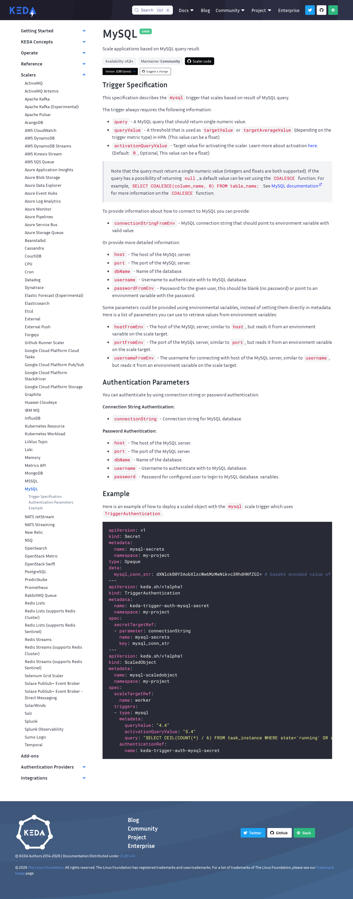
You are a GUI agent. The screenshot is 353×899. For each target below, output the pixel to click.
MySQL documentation (294, 185)
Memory (33, 457)
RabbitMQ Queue (41, 595)
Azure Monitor (38, 209)
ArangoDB (34, 122)
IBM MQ (32, 410)
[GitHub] (321, 10)
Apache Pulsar (38, 114)
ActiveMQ (34, 83)
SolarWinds (35, 705)
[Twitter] (310, 10)
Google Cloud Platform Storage (54, 386)
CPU (28, 263)
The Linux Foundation (46, 867)
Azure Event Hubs (41, 193)
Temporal (34, 744)
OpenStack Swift (40, 563)
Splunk (31, 721)
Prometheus (36, 587)
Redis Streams (38, 639)
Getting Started (37, 30)
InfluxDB (33, 418)
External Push (37, 326)
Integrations (34, 778)
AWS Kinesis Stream (43, 153)
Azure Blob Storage (42, 177)
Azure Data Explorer (43, 185)
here (312, 145)
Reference (31, 63)
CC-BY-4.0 (127, 855)
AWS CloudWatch (40, 130)
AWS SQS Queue (39, 161)
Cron (29, 271)
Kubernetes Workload (45, 433)
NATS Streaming (40, 524)
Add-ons (30, 755)
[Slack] (333, 10)
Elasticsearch (37, 303)
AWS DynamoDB (40, 138)
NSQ (29, 540)
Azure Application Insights (49, 169)
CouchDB (33, 256)
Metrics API (35, 465)
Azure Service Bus (41, 224)
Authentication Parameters (51, 502)
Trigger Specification (45, 496)
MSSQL (31, 480)
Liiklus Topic (36, 441)
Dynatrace (34, 287)
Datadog (32, 279)
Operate (29, 52)
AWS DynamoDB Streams (48, 145)
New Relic (34, 532)
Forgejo (32, 334)
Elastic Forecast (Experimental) (54, 295)
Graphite (33, 394)
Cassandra (34, 248)
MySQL (31, 488)
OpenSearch (36, 548)
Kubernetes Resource (45, 426)
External (32, 318)
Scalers (28, 74)
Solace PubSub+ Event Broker (52, 683)
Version (118, 71)
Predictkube (36, 579)
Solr (28, 713)
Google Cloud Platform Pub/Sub (54, 364)
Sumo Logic (35, 737)
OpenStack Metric (41, 555)
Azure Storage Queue (44, 232)
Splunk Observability (44, 729)
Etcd (29, 311)
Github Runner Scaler (44, 342)
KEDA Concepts (37, 41)
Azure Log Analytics (43, 201)
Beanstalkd (35, 240)
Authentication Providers (47, 767)
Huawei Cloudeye (41, 402)
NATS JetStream (39, 516)
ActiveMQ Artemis (42, 91)
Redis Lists (35, 602)
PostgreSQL (35, 571)
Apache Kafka (37, 98)
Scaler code (202, 61)
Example (36, 507)
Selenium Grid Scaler (44, 675)
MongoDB (34, 473)
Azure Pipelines (39, 216)
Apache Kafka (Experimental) (52, 106)
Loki (29, 449)
